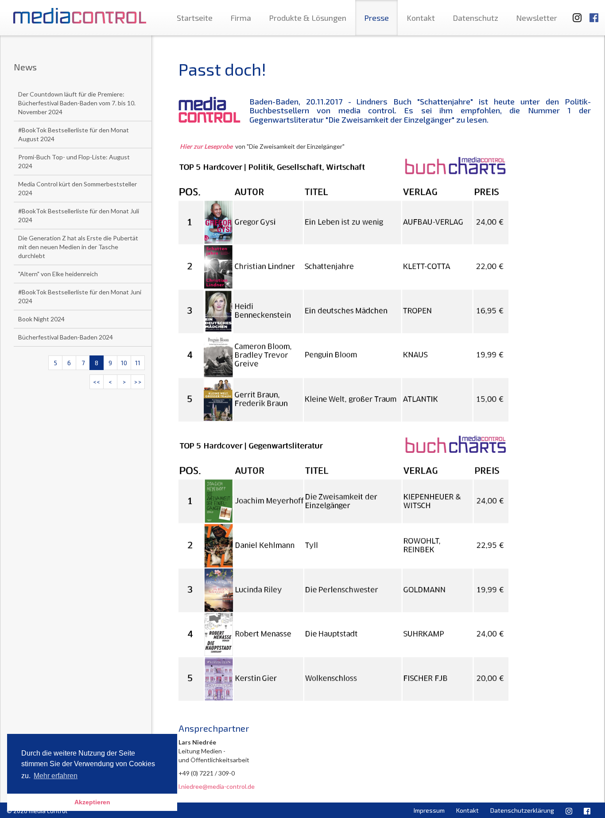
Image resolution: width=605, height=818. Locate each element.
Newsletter (536, 18)
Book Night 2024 (41, 319)
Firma (240, 18)
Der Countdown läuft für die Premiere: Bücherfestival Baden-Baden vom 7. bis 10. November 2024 (77, 103)
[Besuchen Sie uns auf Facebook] (594, 13)
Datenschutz (475, 18)
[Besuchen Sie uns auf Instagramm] (574, 13)
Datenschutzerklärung (522, 810)
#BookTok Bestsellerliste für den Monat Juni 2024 (79, 296)
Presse (376, 18)
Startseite (195, 18)
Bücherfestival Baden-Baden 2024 (65, 337)
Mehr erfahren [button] (56, 775)
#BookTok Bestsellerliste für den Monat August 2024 (73, 134)
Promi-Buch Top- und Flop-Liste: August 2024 (74, 161)
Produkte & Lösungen (307, 18)
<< (96, 382)
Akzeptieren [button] (92, 802)
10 (124, 363)
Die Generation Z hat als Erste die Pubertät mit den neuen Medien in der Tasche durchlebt (78, 246)
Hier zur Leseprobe (206, 146)
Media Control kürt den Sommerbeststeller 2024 (77, 188)
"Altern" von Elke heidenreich (58, 274)
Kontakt (421, 18)
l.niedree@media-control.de (216, 786)
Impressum (429, 810)
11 (137, 363)
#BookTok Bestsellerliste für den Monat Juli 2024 (78, 215)
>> (138, 382)
